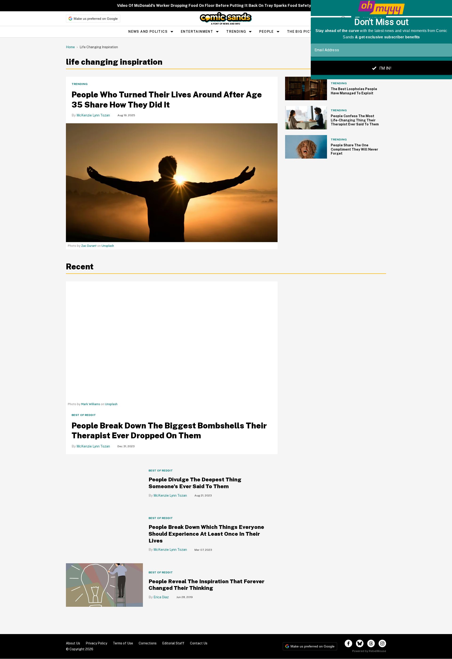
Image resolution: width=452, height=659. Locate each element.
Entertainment (197, 31)
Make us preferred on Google (96, 18)
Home (70, 47)
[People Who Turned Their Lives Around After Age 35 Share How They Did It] (172, 182)
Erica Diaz (161, 597)
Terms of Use (123, 643)
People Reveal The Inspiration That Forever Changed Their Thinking (206, 584)
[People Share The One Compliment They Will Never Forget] (306, 146)
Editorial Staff (173, 643)
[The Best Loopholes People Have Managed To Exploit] (306, 88)
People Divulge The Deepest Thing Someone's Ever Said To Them (195, 482)
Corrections (148, 643)
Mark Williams (90, 404)
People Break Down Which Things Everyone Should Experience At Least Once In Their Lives (206, 534)
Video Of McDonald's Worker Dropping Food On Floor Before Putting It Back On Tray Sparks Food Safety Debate (221, 5)
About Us (73, 643)
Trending (236, 31)
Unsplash (107, 246)
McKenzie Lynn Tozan (93, 115)
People (266, 31)
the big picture (303, 31)
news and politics (148, 31)
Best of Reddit (84, 415)
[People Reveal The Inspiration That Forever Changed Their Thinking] (104, 585)
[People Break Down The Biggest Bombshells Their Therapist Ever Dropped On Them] (172, 340)
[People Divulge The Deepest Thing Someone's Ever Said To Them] (104, 483)
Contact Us (198, 643)
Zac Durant (89, 246)
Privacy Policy (96, 643)
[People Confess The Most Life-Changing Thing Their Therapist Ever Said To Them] (306, 117)
